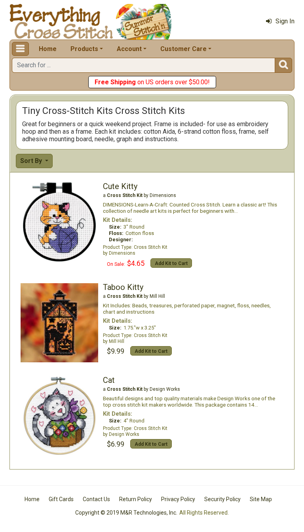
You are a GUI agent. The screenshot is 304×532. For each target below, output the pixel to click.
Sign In (285, 21)
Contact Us (96, 499)
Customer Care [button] (183, 49)
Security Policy (222, 499)
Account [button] (129, 49)
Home (48, 49)
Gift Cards (61, 499)
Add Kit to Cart (171, 263)
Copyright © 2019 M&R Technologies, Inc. (126, 512)
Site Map (261, 499)
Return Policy (135, 499)
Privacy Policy (178, 499)
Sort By (32, 161)
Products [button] (84, 49)
